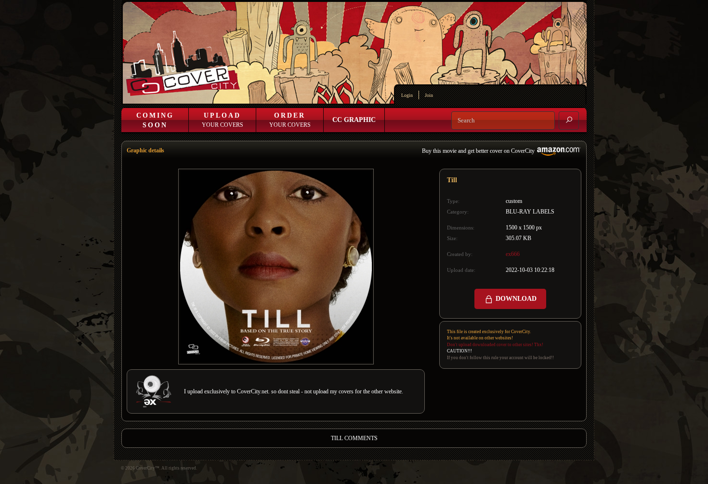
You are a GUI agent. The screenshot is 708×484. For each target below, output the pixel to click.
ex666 (513, 254)
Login (407, 95)
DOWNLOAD (515, 298)
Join (429, 95)
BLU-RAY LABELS (530, 211)
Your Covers (222, 120)
